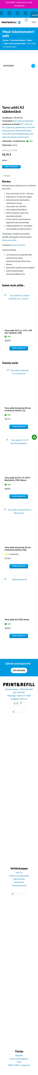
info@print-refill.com (19, 699)
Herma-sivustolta (9, 240)
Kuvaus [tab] (7, 176)
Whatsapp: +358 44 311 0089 (19, 696)
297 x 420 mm (26, 124)
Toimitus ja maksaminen (19, 876)
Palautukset (19, 882)
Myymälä (19, 1056)
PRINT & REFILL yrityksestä (19, 1065)
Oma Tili (19, 873)
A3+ (3, 127)
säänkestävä (20, 127)
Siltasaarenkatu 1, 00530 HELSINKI (19, 689)
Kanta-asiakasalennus (19, 1059)
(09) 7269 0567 (19, 693)
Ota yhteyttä (19, 670)
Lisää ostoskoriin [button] (18, 348)
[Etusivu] (9, 22)
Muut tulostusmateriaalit (15, 44)
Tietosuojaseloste (19, 886)
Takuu (19, 1062)
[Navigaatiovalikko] (19, 22)
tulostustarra (23, 137)
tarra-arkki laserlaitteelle (21, 131)
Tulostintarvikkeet (17, 40)
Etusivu (5, 40)
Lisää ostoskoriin (11, 166)
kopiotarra (10, 127)
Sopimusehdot (19, 879)
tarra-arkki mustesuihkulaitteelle (15, 134)
